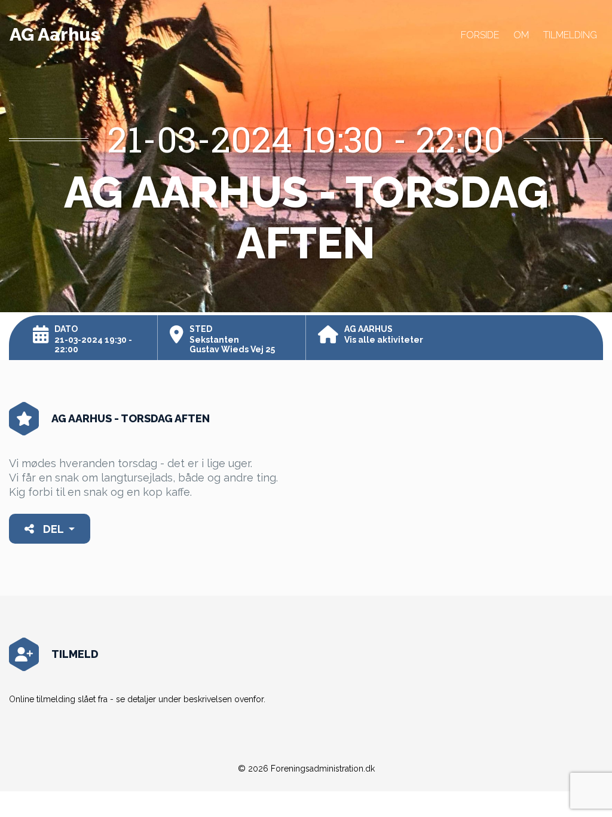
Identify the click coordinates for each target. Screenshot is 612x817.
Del (53, 529)
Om (521, 35)
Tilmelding (570, 35)
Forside (480, 35)
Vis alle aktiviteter (383, 340)
